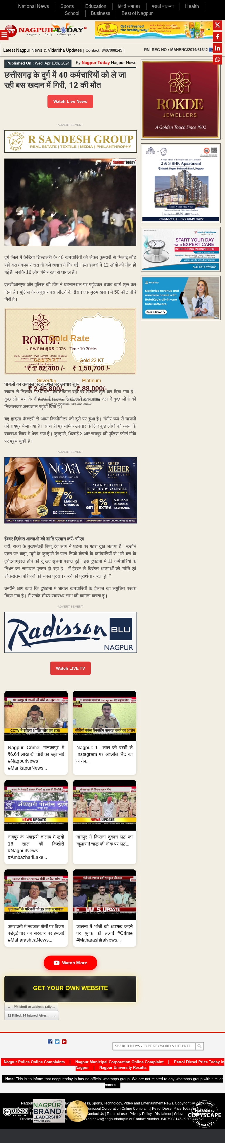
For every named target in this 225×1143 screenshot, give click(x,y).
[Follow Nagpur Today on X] (57, 1041)
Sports (67, 6)
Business (100, 13)
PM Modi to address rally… (31, 1006)
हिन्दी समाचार (129, 6)
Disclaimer (163, 1114)
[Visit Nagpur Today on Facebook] (211, 50)
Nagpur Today (96, 62)
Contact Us (95, 1114)
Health (192, 6)
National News (33, 6)
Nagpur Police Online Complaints (34, 1062)
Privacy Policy (140, 1114)
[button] (36, 733)
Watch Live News (70, 101)
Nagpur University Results (122, 1067)
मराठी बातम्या (163, 6)
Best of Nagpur (137, 13)
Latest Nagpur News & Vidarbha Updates (42, 50)
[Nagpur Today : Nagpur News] (46, 31)
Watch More (74, 962)
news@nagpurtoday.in (110, 1119)
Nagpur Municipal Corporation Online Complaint (119, 1062)
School (72, 13)
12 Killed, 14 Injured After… (32, 1015)
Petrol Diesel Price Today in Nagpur (180, 1109)
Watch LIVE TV (70, 668)
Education (95, 6)
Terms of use (117, 1114)
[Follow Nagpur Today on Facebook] (50, 1041)
